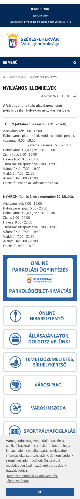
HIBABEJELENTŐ (40, 9)
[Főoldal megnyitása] (35, 41)
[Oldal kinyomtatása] (74, 96)
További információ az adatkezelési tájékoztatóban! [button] (32, 478)
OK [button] (40, 491)
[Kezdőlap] (4, 77)
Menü (12, 62)
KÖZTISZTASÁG (18, 77)
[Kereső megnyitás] (75, 62)
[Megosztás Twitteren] (68, 96)
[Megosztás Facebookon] (62, 96)
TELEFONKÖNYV (40, 15)
